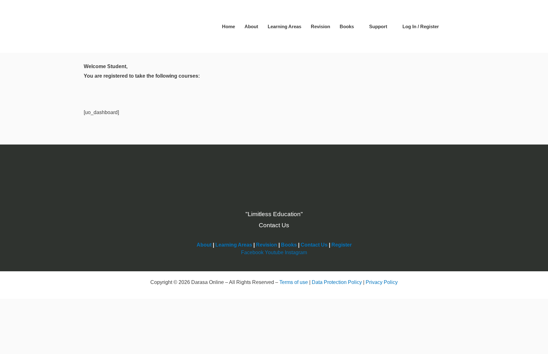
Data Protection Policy (337, 282)
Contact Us (314, 245)
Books (347, 26)
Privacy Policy (382, 282)
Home (228, 26)
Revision (320, 26)
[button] (453, 26)
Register (341, 245)
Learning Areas (284, 26)
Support (378, 26)
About (251, 26)
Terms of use (293, 282)
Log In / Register (420, 26)
